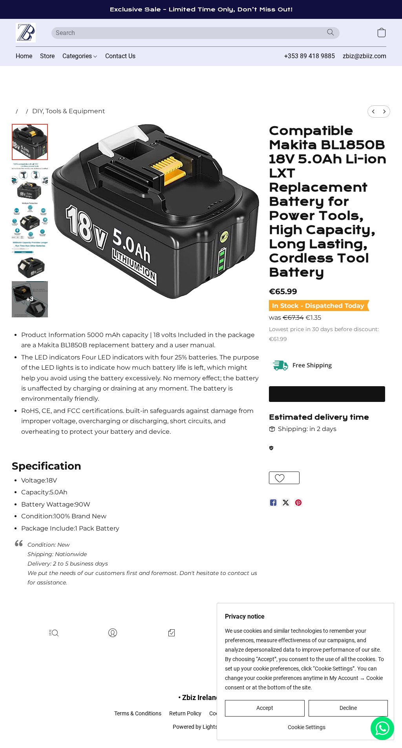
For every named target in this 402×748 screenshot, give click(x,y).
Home (24, 56)
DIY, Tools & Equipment (68, 111)
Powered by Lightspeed (201, 727)
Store (47, 56)
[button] (26, 32)
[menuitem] (373, 111)
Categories (77, 56)
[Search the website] (330, 32)
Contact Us (120, 56)
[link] (306, 724)
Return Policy (185, 713)
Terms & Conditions (137, 713)
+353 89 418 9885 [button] (309, 56)
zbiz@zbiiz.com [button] (364, 56)
